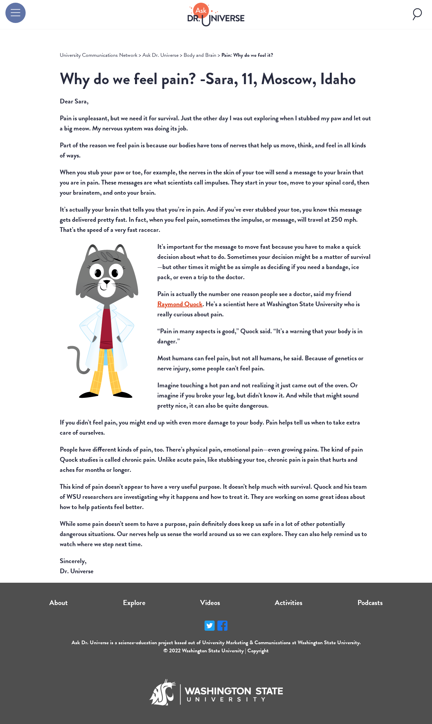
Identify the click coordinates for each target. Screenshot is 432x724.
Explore (134, 602)
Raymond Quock (179, 304)
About (58, 602)
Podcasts (370, 602)
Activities (288, 602)
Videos (210, 602)
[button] (15, 13)
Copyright (258, 651)
